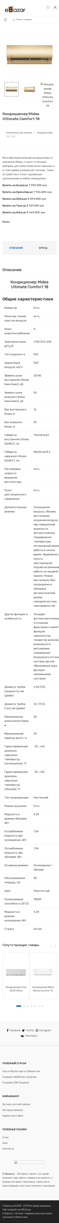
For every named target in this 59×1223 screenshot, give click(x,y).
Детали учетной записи (16, 1104)
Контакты (8, 1148)
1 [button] (18, 1006)
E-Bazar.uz (8, 1173)
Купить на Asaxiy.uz (15, 185)
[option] (29, 54)
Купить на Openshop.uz (17, 192)
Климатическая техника (19, 132)
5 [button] (35, 1006)
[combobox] (34, 19)
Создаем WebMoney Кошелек (19, 1076)
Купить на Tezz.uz (14, 205)
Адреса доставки (12, 1115)
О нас (5, 1137)
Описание (16, 247)
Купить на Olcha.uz (14, 198)
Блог (5, 1143)
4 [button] (31, 1006)
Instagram (45, 1030)
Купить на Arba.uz (14, 212)
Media (6, 221)
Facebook (15, 1030)
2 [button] (24, 1006)
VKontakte (31, 1035)
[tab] (16, 248)
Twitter (30, 1030)
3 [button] (27, 1006)
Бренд (43, 247)
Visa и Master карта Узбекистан (21, 1071)
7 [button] (42, 1006)
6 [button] (38, 1006)
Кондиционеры (44, 132)
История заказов (12, 1110)
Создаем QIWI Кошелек (15, 1082)
